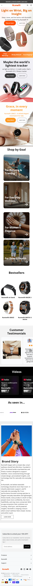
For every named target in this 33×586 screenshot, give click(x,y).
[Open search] (27, 5)
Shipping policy (7, 576)
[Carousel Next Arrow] (30, 350)
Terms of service (25, 574)
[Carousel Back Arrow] (3, 350)
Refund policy (7, 574)
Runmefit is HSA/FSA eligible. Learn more (16, 1)
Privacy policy (15, 574)
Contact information (17, 576)
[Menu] (2, 5)
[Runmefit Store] (16, 5)
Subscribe (27, 546)
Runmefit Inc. (8, 573)
